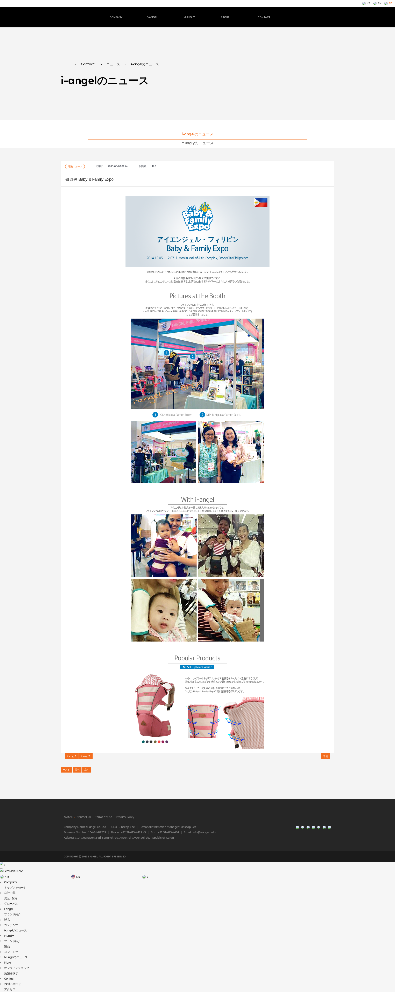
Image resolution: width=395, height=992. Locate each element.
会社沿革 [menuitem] (9, 893)
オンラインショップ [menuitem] (16, 968)
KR (368, 3)
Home (65, 64)
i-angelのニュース (197, 133)
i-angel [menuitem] (8, 909)
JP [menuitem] (148, 877)
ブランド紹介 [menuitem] (12, 914)
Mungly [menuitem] (9, 936)
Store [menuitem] (7, 962)
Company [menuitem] (10, 882)
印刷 (325, 756)
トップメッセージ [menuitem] (15, 887)
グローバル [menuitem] (11, 903)
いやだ (86, 756)
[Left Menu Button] (11, 871)
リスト (66, 769)
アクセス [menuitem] (9, 989)
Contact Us (84, 817)
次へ (86, 769)
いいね (72, 756)
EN (379, 3)
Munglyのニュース (197, 142)
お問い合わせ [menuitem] (12, 984)
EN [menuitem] (78, 877)
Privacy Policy (125, 817)
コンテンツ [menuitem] (11, 925)
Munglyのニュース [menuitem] (16, 957)
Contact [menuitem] (9, 978)
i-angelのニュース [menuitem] (15, 930)
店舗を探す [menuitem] (11, 973)
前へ (77, 769)
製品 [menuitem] (7, 920)
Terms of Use (103, 817)
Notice (68, 817)
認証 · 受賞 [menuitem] (10, 898)
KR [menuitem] (7, 877)
